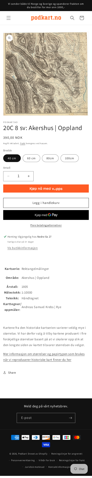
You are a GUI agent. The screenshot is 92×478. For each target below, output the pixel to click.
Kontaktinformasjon (59, 466)
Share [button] (12, 372)
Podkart (22, 453)
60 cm (31, 158)
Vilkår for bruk (47, 460)
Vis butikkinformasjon (22, 248)
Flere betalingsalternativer (46, 225)
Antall (6, 168)
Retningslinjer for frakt (72, 460)
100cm (69, 158)
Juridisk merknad (34, 466)
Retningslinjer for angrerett (67, 453)
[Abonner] (70, 418)
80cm (50, 158)
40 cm (12, 158)
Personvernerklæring (23, 460)
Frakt (22, 143)
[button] (8, 18)
